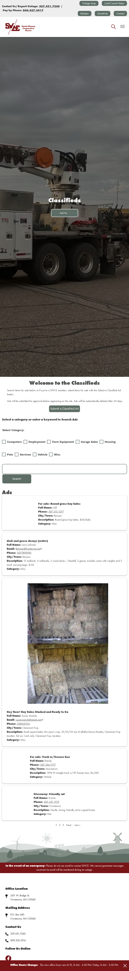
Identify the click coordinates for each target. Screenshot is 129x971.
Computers (14, 442)
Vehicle (42, 454)
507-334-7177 (48, 765)
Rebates (84, 13)
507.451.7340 (18, 933)
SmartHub (102, 13)
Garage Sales (89, 442)
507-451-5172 (51, 802)
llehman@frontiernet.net (28, 549)
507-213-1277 (56, 511)
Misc (57, 454)
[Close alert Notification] (125, 966)
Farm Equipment (63, 442)
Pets (10, 454)
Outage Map (89, 3)
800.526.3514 (18, 940)
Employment (37, 442)
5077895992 (24, 553)
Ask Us (63, 213)
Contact (120, 13)
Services (25, 454)
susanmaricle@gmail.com (29, 720)
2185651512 (23, 724)
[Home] (20, 27)
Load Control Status (114, 3)
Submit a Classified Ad (64, 408)
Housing (110, 442)
